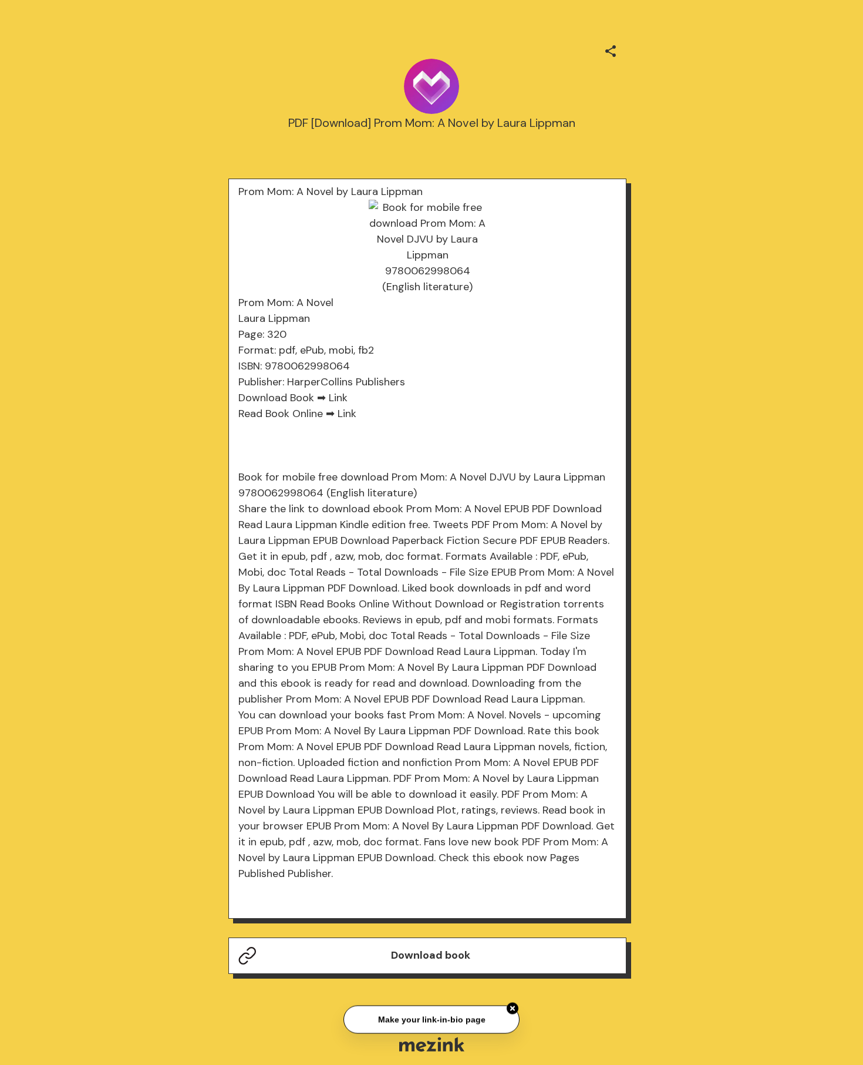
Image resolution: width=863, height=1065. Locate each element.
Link (338, 398)
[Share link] (611, 49)
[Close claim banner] (512, 1007)
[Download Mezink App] (431, 1044)
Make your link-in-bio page (431, 1018)
